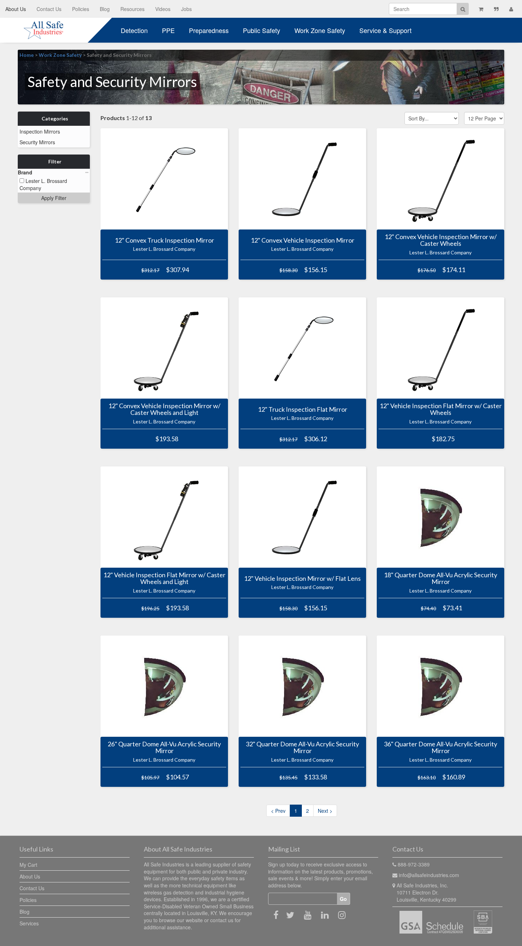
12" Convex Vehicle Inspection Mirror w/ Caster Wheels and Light (164, 409)
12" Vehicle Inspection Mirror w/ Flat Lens (302, 578)
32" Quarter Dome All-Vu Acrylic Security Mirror (302, 747)
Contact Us (49, 8)
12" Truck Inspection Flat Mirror (302, 409)
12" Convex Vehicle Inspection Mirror (302, 240)
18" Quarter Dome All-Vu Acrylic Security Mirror (440, 578)
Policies (80, 8)
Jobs (186, 8)
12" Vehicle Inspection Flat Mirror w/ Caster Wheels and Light (164, 578)
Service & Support (385, 30)
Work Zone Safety (319, 30)
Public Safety (261, 30)
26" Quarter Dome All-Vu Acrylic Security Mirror (164, 747)
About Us (15, 8)
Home (27, 55)
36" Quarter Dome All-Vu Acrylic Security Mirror (440, 747)
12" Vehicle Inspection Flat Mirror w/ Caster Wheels (441, 409)
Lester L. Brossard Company (43, 184)
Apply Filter (53, 197)
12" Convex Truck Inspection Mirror (164, 240)
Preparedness (209, 30)
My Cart (28, 864)
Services (29, 923)
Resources (132, 8)
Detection (134, 30)
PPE (168, 30)
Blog (105, 8)
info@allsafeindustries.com (429, 875)
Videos (162, 8)
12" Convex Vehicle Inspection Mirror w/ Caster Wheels (441, 240)
